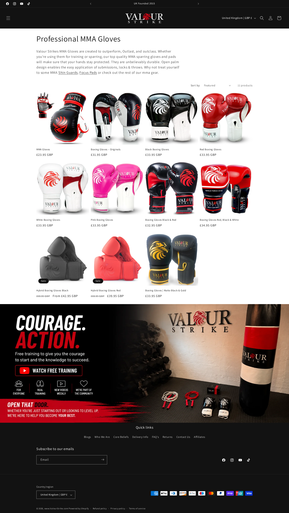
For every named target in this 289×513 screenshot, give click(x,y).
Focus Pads (88, 72)
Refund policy (100, 508)
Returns (168, 437)
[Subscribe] (102, 459)
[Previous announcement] (90, 3)
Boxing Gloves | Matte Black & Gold (165, 290)
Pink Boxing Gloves (102, 219)
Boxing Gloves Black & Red (160, 219)
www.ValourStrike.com (56, 508)
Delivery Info (140, 437)
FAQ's (155, 437)
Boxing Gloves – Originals (106, 149)
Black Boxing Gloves (157, 149)
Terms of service (137, 508)
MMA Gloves (43, 149)
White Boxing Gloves (48, 219)
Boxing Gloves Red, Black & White (219, 219)
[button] (8, 18)
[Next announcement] (198, 3)
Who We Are (102, 437)
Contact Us (183, 437)
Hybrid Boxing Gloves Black (52, 290)
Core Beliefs (121, 437)
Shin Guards (68, 72)
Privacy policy (117, 508)
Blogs (87, 437)
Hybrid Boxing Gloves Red (106, 290)
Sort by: (195, 85)
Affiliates (199, 437)
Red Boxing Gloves (210, 149)
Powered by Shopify (79, 508)
